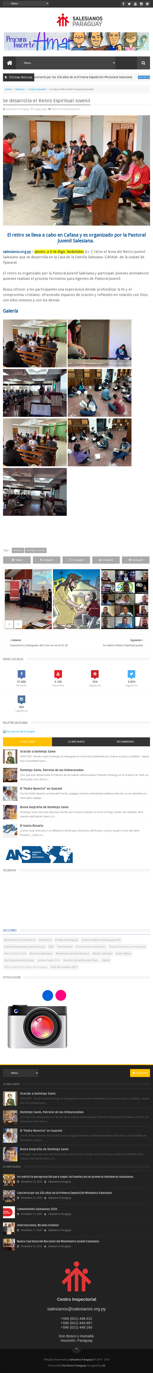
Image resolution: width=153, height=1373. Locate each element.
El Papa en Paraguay (66, 939)
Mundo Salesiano (102, 953)
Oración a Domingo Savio (38, 751)
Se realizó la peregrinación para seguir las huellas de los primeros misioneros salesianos (75, 1177)
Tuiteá (18, 559)
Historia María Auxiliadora (91, 946)
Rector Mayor (123, 953)
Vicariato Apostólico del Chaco (80, 960)
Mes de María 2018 (15, 953)
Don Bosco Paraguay (74, 1365)
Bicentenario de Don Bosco (19, 939)
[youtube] (135, 4)
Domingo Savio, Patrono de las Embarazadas (52, 770)
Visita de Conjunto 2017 (64, 967)
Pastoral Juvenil (37, 89)
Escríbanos (142, 1072)
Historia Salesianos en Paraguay (127, 946)
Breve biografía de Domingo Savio (44, 807)
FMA (51, 946)
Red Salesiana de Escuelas (19, 960)
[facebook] (123, 4)
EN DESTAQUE (120, 77)
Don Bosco (45, 939)
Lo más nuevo (76, 741)
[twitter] (129, 4)
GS (103, 1365)
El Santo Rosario (31, 826)
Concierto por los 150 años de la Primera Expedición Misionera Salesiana (55, 77)
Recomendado (125, 741)
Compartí (47, 559)
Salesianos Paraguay (81, 1359)
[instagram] (141, 4)
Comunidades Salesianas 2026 (37, 1209)
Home (8, 89)
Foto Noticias (64, 946)
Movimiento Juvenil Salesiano (72, 953)
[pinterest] (147, 4)
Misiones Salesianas (41, 953)
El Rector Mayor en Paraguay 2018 (101, 939)
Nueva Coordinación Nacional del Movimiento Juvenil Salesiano (58, 1241)
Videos (106, 960)
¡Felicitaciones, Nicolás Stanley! (38, 1225)
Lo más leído (27, 741)
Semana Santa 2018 (48, 960)
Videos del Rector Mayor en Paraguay (25, 967)
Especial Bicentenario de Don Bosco (24, 946)
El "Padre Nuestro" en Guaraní (41, 788)
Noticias (20, 89)
